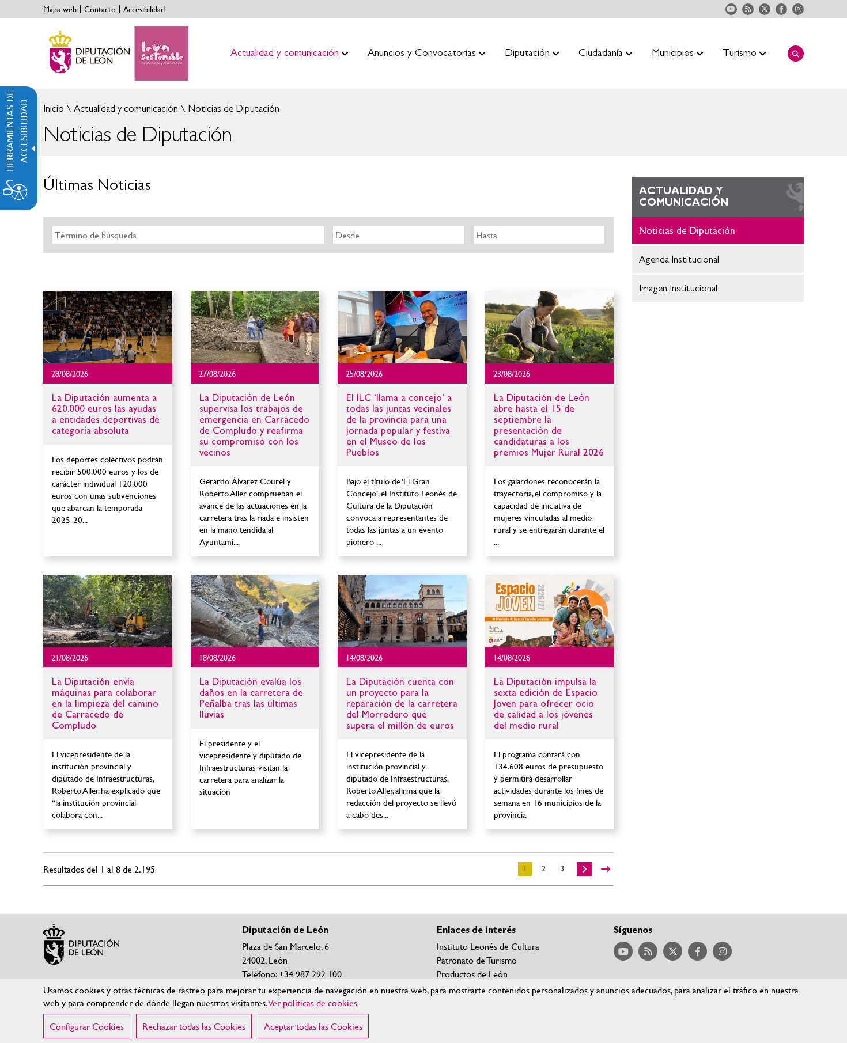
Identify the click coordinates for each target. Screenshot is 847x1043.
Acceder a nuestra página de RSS (748, 9)
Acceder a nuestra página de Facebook (781, 9)
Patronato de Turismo (477, 959)
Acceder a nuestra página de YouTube (731, 9)
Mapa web (60, 9)
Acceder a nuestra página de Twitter (764, 9)
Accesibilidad (144, 9)
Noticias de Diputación (232, 108)
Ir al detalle (107, 327)
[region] (423, 1011)
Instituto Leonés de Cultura (488, 946)
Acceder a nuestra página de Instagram (798, 9)
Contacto (100, 9)
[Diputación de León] (115, 53)
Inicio (53, 108)
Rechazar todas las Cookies (193, 1026)
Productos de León (472, 973)
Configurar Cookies (87, 1026)
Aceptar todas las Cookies (313, 1026)
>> (606, 869)
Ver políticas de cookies (313, 1002)
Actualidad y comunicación (124, 108)
